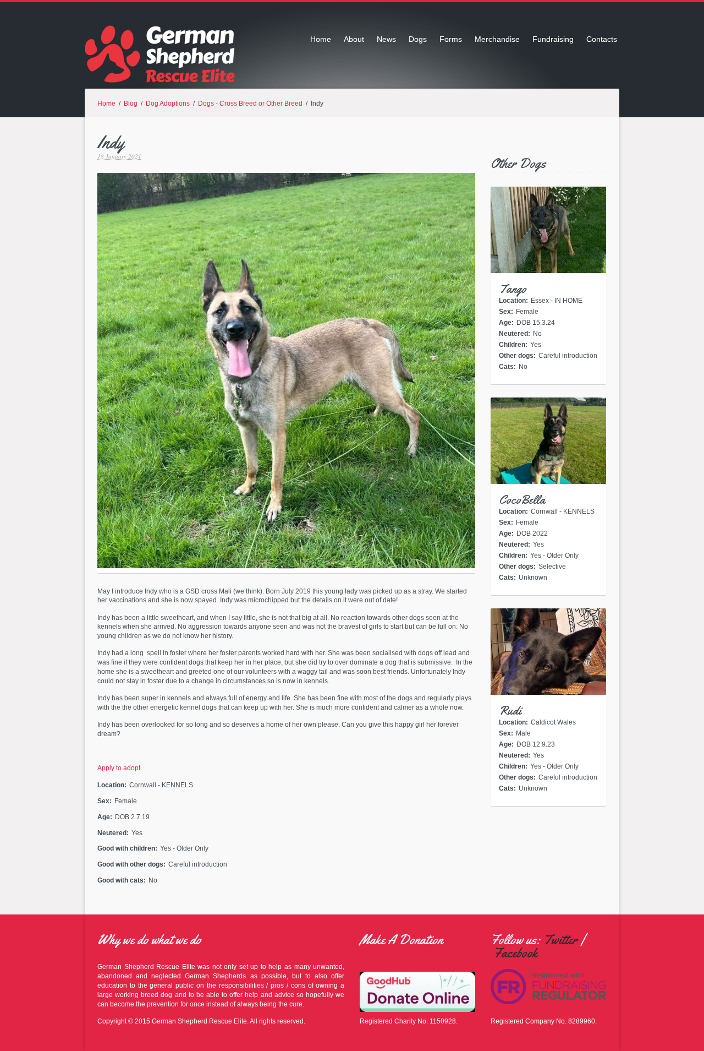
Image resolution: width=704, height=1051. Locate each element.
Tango (512, 289)
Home (320, 39)
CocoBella (522, 500)
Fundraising (553, 39)
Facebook (515, 953)
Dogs (418, 39)
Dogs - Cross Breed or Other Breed (250, 103)
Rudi (510, 710)
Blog (131, 103)
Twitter (560, 940)
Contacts (601, 39)
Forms (450, 39)
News (386, 39)
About (354, 39)
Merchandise (497, 39)
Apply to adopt (118, 768)
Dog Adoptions (168, 103)
